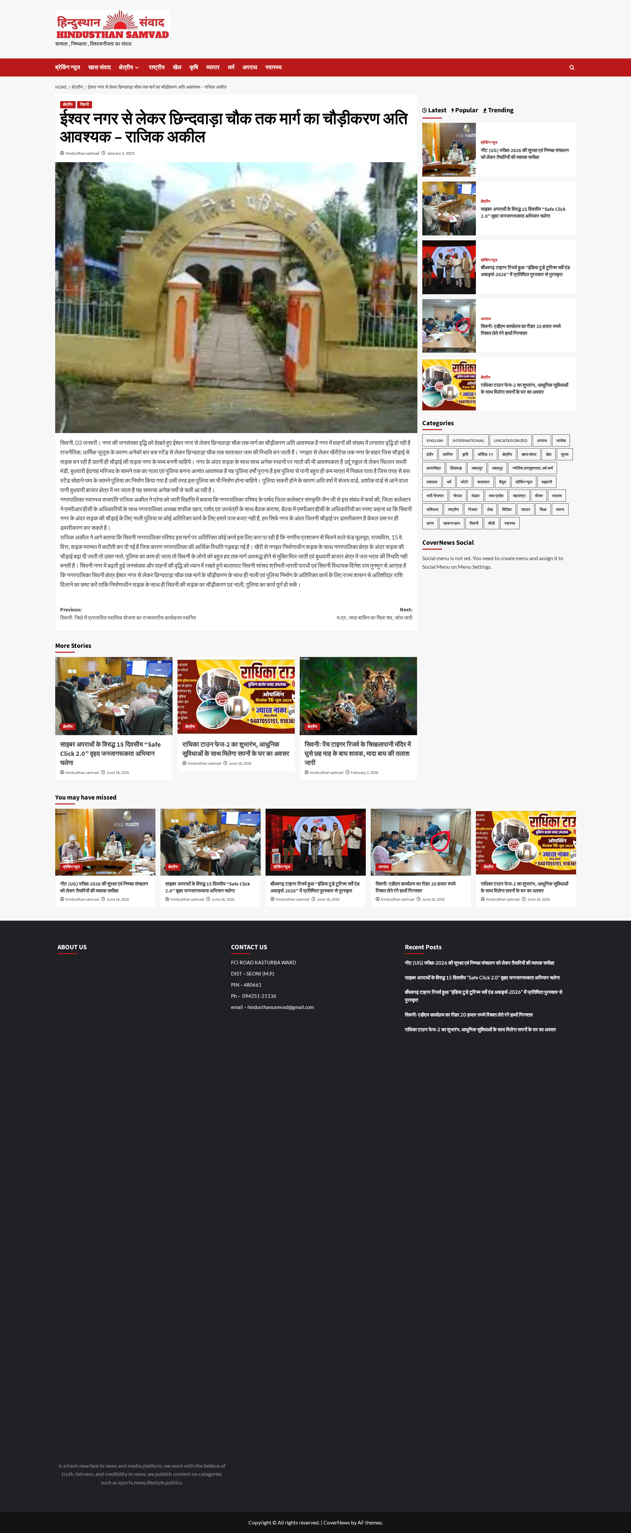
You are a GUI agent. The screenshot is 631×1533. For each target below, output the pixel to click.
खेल (177, 67)
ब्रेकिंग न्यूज (67, 67)
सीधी (491, 523)
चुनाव (565, 454)
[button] (572, 67)
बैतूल (502, 481)
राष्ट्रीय (157, 67)
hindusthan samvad (82, 153)
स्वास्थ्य (274, 67)
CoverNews (336, 1522)
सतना (560, 509)
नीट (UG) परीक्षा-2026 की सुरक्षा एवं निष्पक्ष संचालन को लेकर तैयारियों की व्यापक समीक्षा (525, 154)
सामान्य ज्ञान (451, 523)
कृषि (194, 67)
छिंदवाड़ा (456, 468)
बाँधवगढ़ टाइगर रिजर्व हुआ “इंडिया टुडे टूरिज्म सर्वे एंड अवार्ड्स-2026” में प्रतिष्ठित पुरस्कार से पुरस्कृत (525, 271)
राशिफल (432, 509)
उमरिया (448, 454)
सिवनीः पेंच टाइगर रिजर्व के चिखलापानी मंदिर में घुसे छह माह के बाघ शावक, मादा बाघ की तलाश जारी (358, 754)
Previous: (128, 614)
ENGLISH (435, 440)
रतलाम (557, 495)
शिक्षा (543, 509)
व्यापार (213, 67)
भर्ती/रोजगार (435, 495)
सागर (430, 523)
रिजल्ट (473, 509)
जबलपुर (477, 468)
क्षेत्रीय (126, 67)
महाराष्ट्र (519, 495)
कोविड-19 (485, 454)
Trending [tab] (500, 110)
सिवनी (84, 104)
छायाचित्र (434, 468)
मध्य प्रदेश (496, 495)
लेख (490, 509)
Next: (374, 614)
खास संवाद (99, 67)
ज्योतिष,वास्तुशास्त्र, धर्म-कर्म (532, 468)
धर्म (231, 67)
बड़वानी (547, 481)
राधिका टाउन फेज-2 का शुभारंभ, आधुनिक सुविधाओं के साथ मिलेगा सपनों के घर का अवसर (235, 749)
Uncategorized (510, 440)
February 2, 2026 (364, 773)
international (468, 440)
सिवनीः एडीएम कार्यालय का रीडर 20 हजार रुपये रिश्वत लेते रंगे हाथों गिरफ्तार (521, 330)
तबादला (432, 481)
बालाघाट (484, 481)
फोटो (464, 481)
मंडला (475, 495)
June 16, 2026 (117, 773)
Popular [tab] (466, 110)
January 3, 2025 (121, 153)
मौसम (539, 495)
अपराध (250, 67)
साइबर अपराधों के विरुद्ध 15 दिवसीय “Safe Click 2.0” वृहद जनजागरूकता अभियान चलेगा (110, 754)
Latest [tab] (437, 110)
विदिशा (507, 509)
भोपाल (457, 495)
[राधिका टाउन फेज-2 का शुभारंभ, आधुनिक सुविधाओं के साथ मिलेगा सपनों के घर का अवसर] (236, 696)
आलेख (561, 440)
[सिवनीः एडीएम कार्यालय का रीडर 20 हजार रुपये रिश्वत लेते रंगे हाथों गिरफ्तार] (449, 325)
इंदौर (430, 454)
